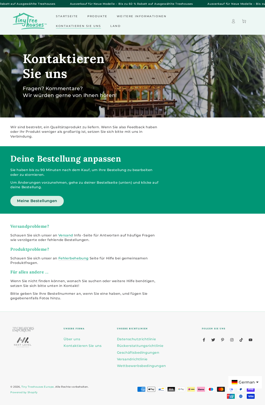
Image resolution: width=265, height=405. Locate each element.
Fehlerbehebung (73, 258)
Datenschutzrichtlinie (136, 339)
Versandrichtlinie (132, 359)
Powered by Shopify (24, 392)
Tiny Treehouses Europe (37, 386)
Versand (65, 235)
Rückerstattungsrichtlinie (140, 346)
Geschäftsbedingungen (138, 353)
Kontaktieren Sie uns (82, 346)
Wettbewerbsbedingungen (141, 366)
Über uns (72, 339)
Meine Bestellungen (37, 201)
